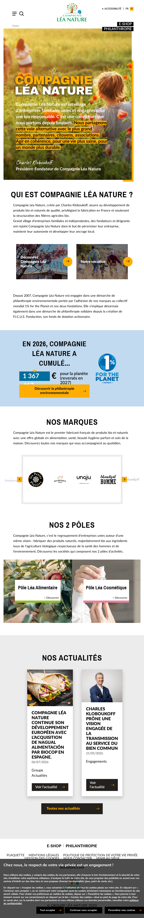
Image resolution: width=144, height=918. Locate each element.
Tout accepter (47, 910)
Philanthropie (118, 29)
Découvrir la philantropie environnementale (54, 391)
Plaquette (15, 855)
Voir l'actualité (46, 787)
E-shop (125, 24)
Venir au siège (108, 858)
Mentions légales (44, 855)
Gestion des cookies (41, 858)
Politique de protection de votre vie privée (100, 855)
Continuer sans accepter (83, 910)
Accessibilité (112, 9)
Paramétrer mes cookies (121, 910)
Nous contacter (77, 858)
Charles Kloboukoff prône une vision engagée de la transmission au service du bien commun (102, 729)
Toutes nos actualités (63, 808)
